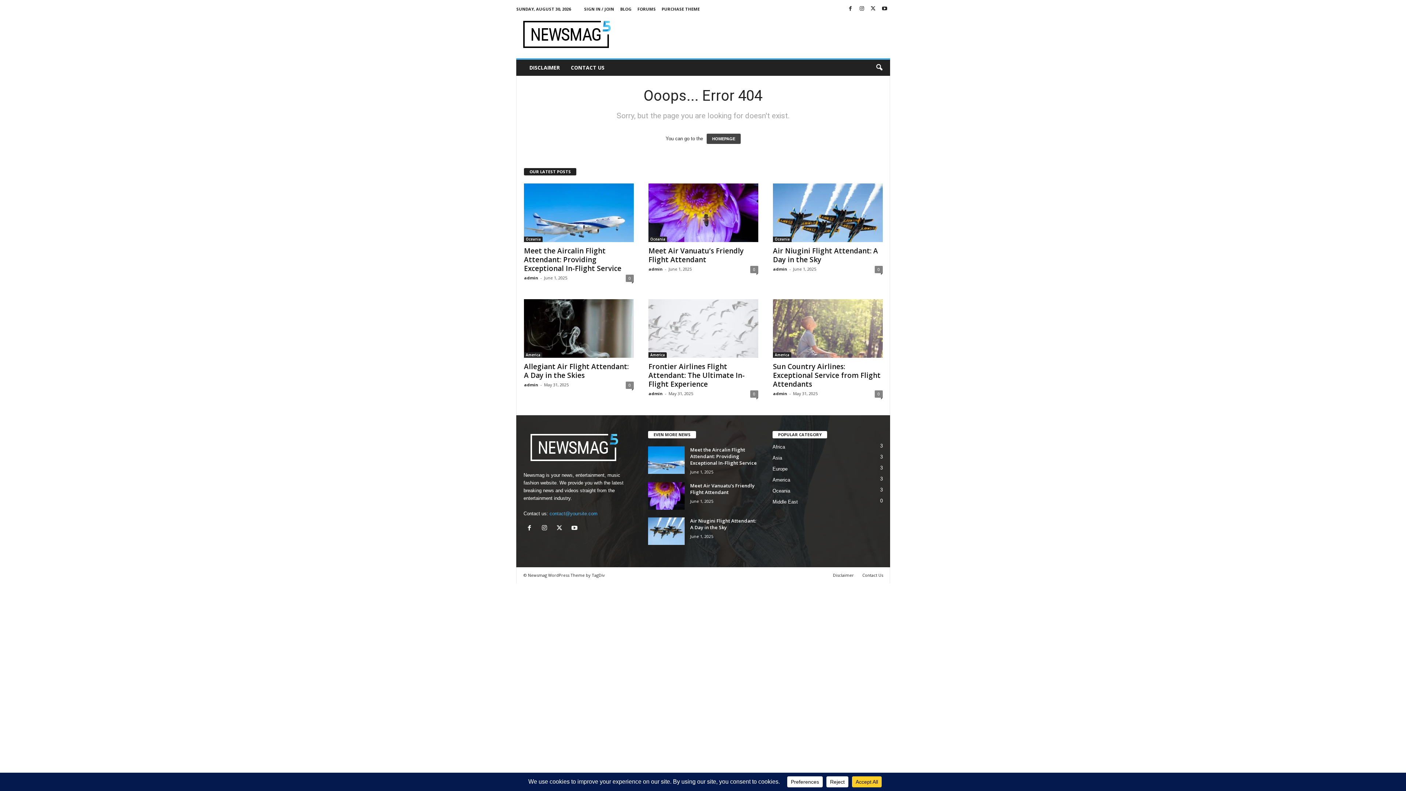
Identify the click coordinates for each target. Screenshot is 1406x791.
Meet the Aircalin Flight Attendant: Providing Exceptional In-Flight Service (572, 259)
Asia (777, 458)
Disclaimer (544, 67)
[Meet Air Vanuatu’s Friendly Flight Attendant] (703, 212)
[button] (879, 68)
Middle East (785, 502)
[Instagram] (862, 9)
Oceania (533, 239)
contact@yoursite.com (574, 513)
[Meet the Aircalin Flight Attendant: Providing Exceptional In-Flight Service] (579, 212)
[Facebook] (850, 9)
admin (531, 278)
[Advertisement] (757, 34)
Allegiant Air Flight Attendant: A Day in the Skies (576, 371)
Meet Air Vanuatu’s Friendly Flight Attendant (696, 255)
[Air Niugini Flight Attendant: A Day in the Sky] (828, 212)
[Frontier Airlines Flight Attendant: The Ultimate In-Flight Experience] (703, 328)
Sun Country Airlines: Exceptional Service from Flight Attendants (827, 375)
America (533, 354)
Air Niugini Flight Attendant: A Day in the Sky (825, 255)
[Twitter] (873, 9)
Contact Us (588, 67)
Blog (626, 9)
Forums (646, 9)
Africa (779, 447)
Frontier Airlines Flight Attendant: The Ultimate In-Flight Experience (696, 375)
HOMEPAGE (723, 139)
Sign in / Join (599, 9)
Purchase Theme (681, 9)
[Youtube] (884, 9)
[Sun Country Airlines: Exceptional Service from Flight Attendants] (828, 328)
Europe (780, 469)
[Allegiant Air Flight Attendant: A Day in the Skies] (579, 328)
